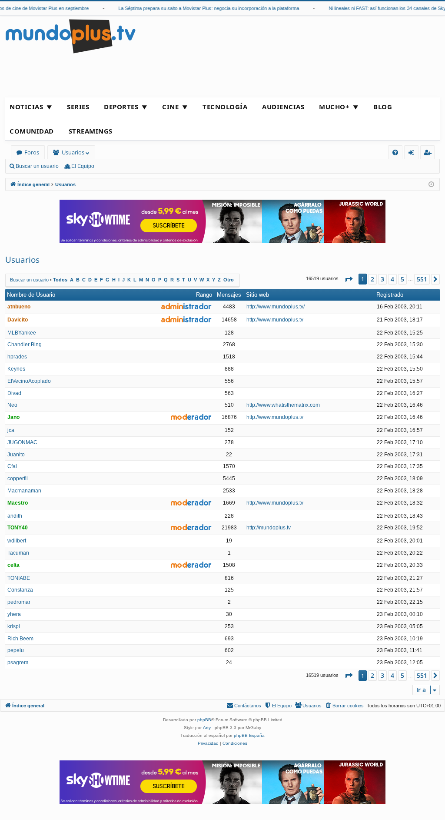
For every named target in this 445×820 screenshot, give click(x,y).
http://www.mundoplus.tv (274, 320)
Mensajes (229, 294)
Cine (170, 106)
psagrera (18, 662)
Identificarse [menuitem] (413, 153)
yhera (14, 614)
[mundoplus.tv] (70, 36)
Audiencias (283, 106)
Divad (14, 393)
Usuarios (73, 152)
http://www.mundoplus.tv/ (275, 307)
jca (10, 430)
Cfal (12, 466)
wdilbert (16, 541)
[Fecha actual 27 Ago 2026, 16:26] (431, 185)
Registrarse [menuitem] (429, 153)
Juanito (16, 455)
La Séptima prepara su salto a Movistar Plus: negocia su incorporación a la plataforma (202, 8)
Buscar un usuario (37, 166)
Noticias (26, 106)
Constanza (20, 590)
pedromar (18, 602)
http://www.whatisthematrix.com (283, 405)
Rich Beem (20, 639)
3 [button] (382, 279)
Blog (382, 106)
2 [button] (372, 279)
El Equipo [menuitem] (82, 166)
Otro (228, 279)
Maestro (17, 503)
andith (14, 516)
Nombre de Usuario (31, 294)
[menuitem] (395, 152)
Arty (207, 727)
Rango (204, 294)
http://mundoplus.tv (268, 528)
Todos (60, 279)
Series (78, 106)
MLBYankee (21, 333)
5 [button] (402, 279)
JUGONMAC (22, 442)
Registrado (389, 294)
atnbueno (18, 307)
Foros (31, 152)
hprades (17, 357)
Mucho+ (334, 106)
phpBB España (249, 735)
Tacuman (18, 553)
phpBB (204, 719)
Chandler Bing (24, 344)
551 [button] (422, 279)
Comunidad (32, 131)
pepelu (15, 650)
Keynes (16, 369)
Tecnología (225, 106)
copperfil (17, 478)
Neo (12, 405)
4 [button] (392, 279)
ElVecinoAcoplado (29, 381)
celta (13, 565)
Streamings (91, 131)
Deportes (121, 106)
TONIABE (18, 578)
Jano (13, 417)
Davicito (17, 320)
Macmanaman (24, 491)
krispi (13, 626)
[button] (348, 279)
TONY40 (17, 528)
